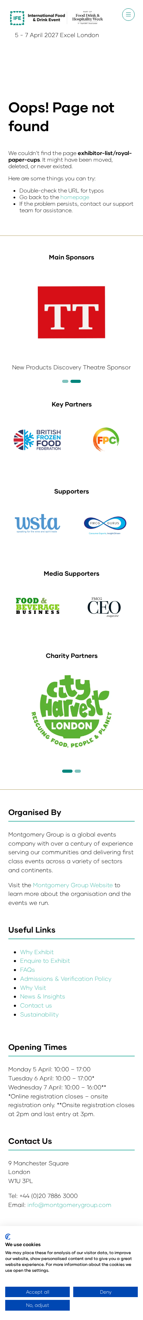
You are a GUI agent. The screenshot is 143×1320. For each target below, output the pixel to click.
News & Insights (42, 996)
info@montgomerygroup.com (69, 1204)
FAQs (27, 969)
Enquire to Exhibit (45, 960)
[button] (128, 14)
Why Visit (33, 987)
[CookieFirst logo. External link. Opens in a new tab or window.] (7, 1237)
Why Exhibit (37, 951)
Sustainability (39, 1014)
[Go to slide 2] (65, 381)
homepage (74, 197)
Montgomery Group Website (74, 885)
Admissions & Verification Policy (65, 978)
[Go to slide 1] (67, 771)
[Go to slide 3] (75, 381)
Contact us (36, 1005)
